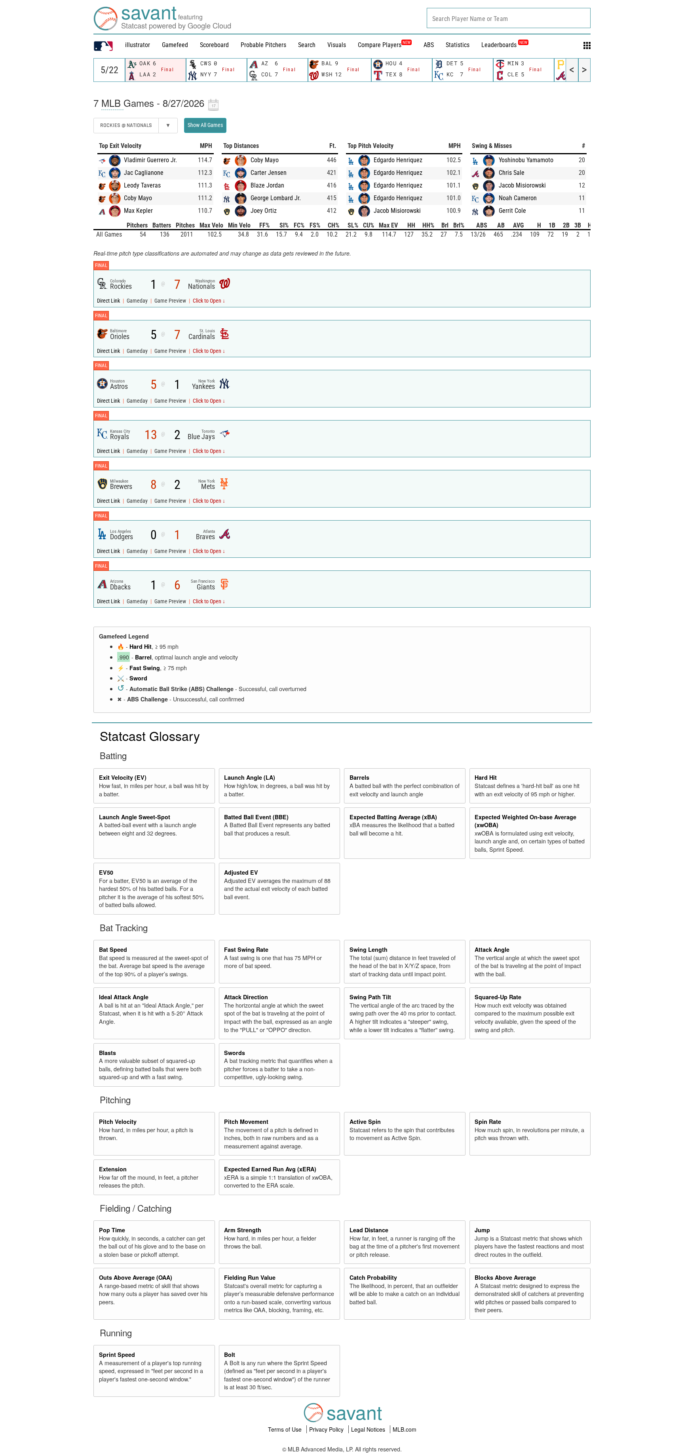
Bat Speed (113, 949)
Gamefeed (175, 45)
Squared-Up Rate (498, 997)
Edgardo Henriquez (398, 160)
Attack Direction (246, 997)
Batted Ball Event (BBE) (256, 817)
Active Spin (365, 1121)
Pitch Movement (246, 1121)
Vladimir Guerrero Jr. (150, 160)
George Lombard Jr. (276, 198)
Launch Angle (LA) (249, 777)
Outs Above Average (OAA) (135, 1277)
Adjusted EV (241, 872)
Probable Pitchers (263, 45)
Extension (113, 1169)
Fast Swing (144, 668)
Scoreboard (214, 45)
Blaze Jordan (267, 185)
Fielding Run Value (250, 1277)
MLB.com (404, 1429)
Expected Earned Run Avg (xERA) (270, 1169)
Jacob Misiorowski (397, 210)
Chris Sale (511, 172)
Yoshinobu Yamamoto (526, 160)
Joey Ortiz (264, 210)
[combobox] (509, 18)
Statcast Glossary (150, 735)
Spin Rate (488, 1121)
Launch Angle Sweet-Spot (134, 817)
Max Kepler (138, 210)
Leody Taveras (142, 185)
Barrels (359, 777)
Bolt (229, 1354)
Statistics (457, 45)
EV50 (106, 872)
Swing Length (369, 949)
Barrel (143, 657)
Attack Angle (492, 949)
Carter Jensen (269, 172)
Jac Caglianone (143, 172)
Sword (138, 678)
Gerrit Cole (512, 210)
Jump (482, 1230)
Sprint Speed (117, 1354)
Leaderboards (504, 45)
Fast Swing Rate (246, 949)
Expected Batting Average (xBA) (393, 817)
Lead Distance (369, 1230)
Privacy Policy (327, 1429)
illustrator (137, 45)
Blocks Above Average (505, 1277)
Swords (234, 1053)
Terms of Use (285, 1429)
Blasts (107, 1053)
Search (306, 45)
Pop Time (112, 1230)
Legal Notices (369, 1429)
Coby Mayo (138, 198)
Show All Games (205, 125)
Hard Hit (140, 646)
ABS (429, 45)
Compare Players (379, 45)
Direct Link (109, 300)
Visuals (336, 45)
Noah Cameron (518, 198)
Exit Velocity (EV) (122, 777)
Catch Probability (373, 1277)
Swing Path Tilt (370, 997)
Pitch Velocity (118, 1121)
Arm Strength (242, 1230)
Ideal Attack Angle (123, 997)
